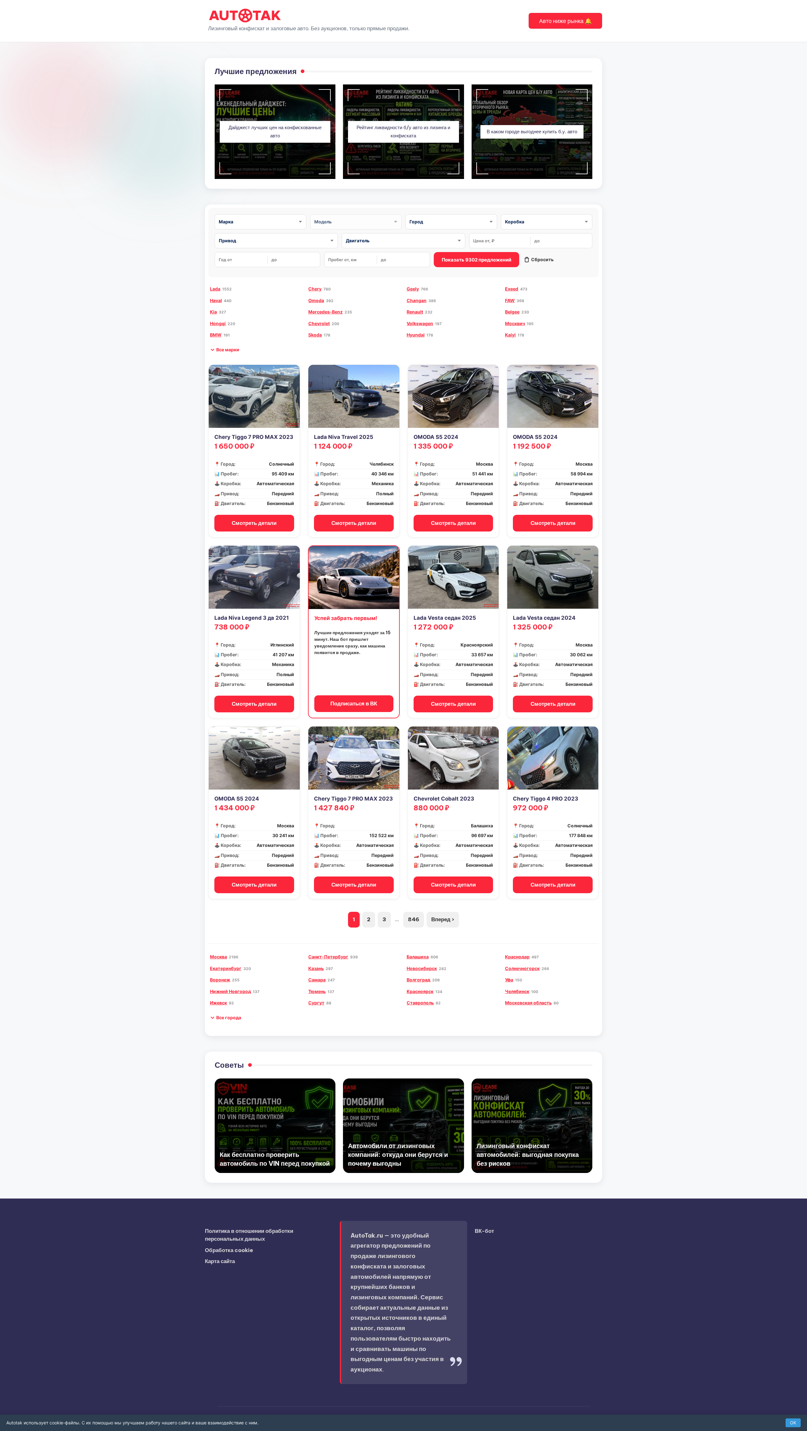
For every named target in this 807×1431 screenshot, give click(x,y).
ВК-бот (484, 1230)
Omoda (316, 300)
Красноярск (420, 991)
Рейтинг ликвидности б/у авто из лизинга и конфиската (403, 131)
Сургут (316, 1002)
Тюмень (317, 991)
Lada (215, 288)
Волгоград (418, 979)
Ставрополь (420, 1002)
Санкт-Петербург (328, 956)
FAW (510, 300)
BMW (216, 334)
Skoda (315, 334)
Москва (218, 956)
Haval (216, 300)
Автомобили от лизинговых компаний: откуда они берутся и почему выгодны (398, 1154)
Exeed (511, 288)
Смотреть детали (254, 523)
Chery (315, 288)
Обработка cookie (229, 1250)
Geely (413, 288)
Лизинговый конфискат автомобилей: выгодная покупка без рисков (528, 1154)
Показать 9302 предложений (476, 260)
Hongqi (218, 323)
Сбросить (542, 259)
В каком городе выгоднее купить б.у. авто (532, 132)
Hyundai (416, 334)
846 (413, 919)
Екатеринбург (225, 968)
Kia (213, 311)
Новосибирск (422, 968)
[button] (565, 21)
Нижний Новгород (230, 991)
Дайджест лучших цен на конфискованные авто (275, 131)
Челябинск (517, 991)
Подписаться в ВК (353, 703)
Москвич (515, 323)
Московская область (528, 1002)
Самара (317, 979)
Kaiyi (510, 334)
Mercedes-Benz (325, 311)
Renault (415, 311)
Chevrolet (319, 323)
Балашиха (418, 956)
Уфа (509, 979)
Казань (316, 968)
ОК (793, 1422)
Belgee (512, 311)
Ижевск (218, 1002)
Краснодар (517, 956)
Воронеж (220, 979)
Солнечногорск (522, 968)
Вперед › (442, 919)
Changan (417, 300)
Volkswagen (420, 323)
